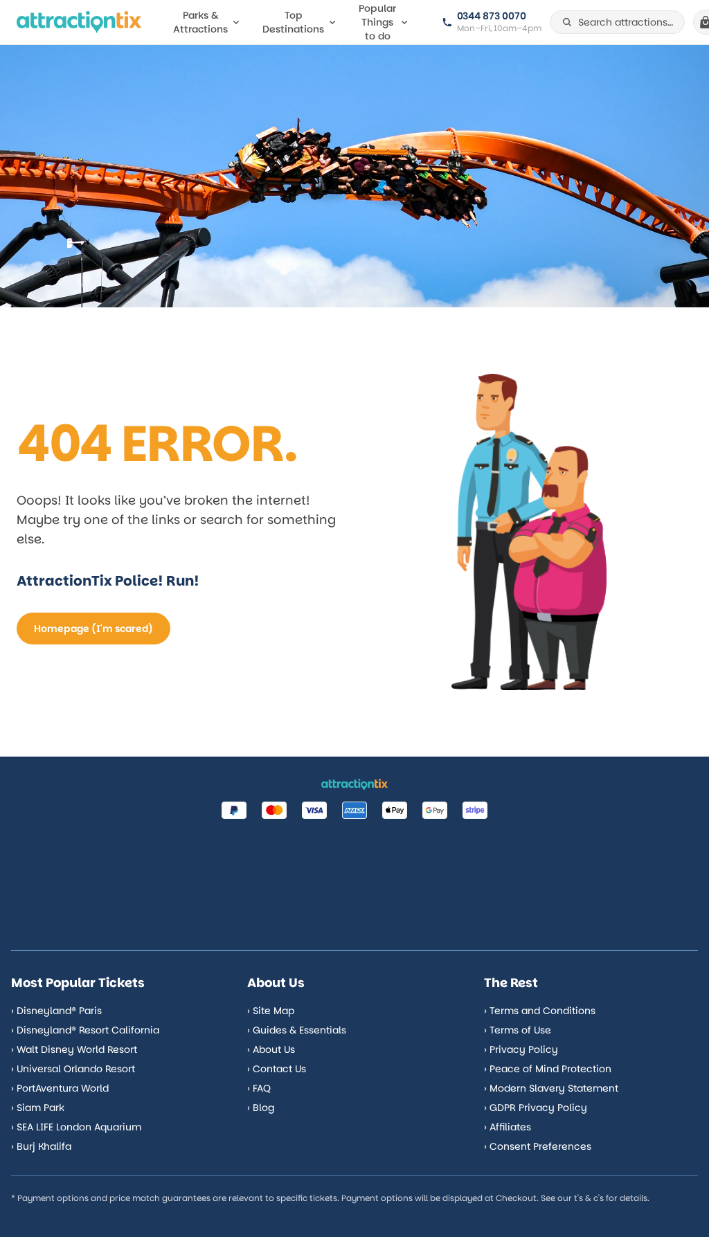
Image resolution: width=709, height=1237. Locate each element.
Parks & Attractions (200, 22)
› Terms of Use (517, 1030)
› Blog (260, 1107)
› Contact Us (276, 1069)
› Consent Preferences (537, 1146)
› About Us (271, 1049)
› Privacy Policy (521, 1049)
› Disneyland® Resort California (85, 1030)
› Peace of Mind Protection (547, 1069)
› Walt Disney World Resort (74, 1049)
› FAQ (259, 1088)
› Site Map (270, 1011)
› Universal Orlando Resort (73, 1069)
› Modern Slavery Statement (551, 1088)
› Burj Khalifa (41, 1146)
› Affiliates (507, 1127)
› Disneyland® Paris (56, 1011)
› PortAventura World (60, 1088)
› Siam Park (37, 1107)
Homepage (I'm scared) (93, 628)
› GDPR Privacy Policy (535, 1107)
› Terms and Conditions (539, 1011)
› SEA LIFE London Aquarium (76, 1127)
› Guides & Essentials (296, 1030)
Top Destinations (293, 22)
